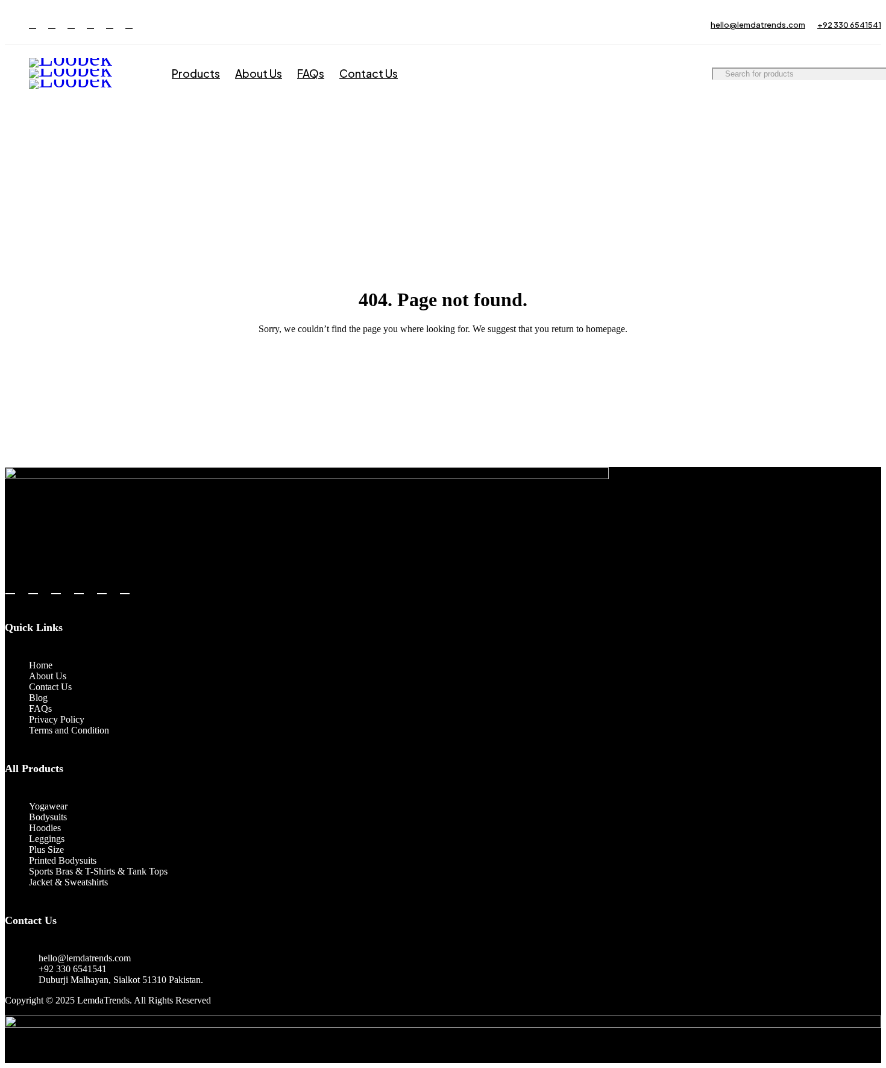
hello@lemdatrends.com (758, 25)
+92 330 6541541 (849, 25)
